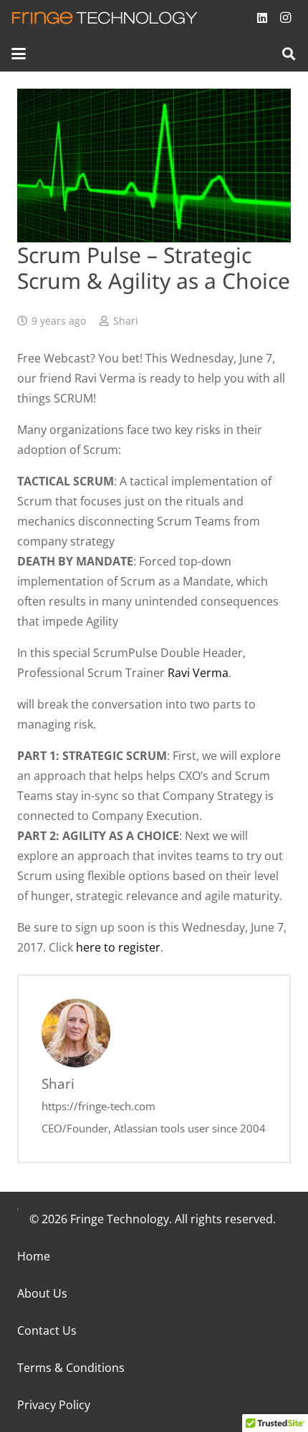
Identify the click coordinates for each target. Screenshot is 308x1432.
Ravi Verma (198, 673)
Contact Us (47, 1330)
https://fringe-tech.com (98, 1106)
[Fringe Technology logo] (104, 18)
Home (33, 1256)
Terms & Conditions (71, 1368)
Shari (125, 320)
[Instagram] (285, 17)
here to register (118, 947)
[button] (18, 53)
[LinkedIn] (262, 17)
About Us (42, 1293)
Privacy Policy (53, 1405)
